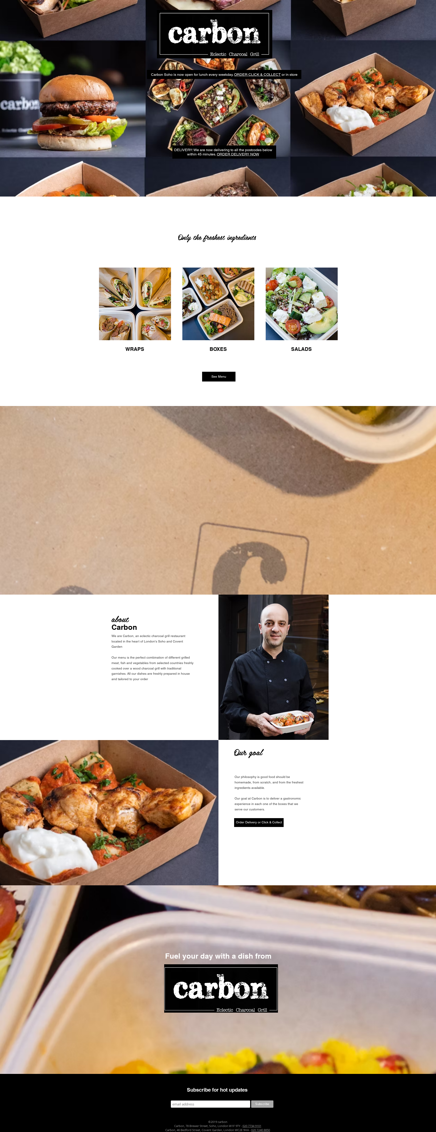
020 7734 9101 (252, 1126)
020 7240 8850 (260, 1130)
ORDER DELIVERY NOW (238, 154)
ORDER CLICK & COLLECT (257, 74)
